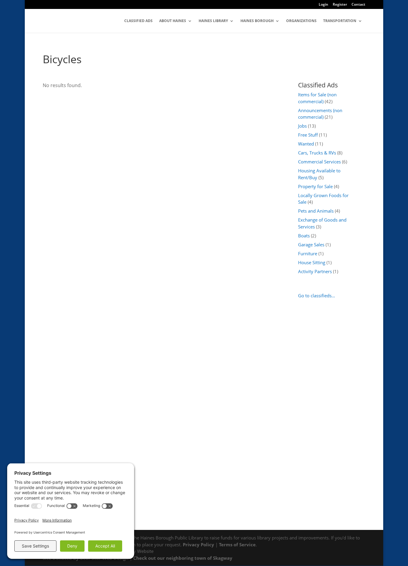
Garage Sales (311, 245)
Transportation (339, 21)
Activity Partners (315, 271)
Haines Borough (257, 21)
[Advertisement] (327, 403)
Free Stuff (308, 135)
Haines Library (213, 21)
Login (323, 5)
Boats (304, 236)
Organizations (301, 21)
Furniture (307, 253)
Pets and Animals (316, 211)
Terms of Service (237, 545)
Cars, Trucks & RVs (317, 153)
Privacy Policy (198, 545)
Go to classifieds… (316, 296)
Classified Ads (138, 21)
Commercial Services (319, 162)
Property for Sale (315, 186)
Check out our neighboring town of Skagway (182, 558)
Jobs (302, 126)
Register (340, 5)
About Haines (172, 21)
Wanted (306, 144)
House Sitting (311, 262)
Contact (358, 5)
